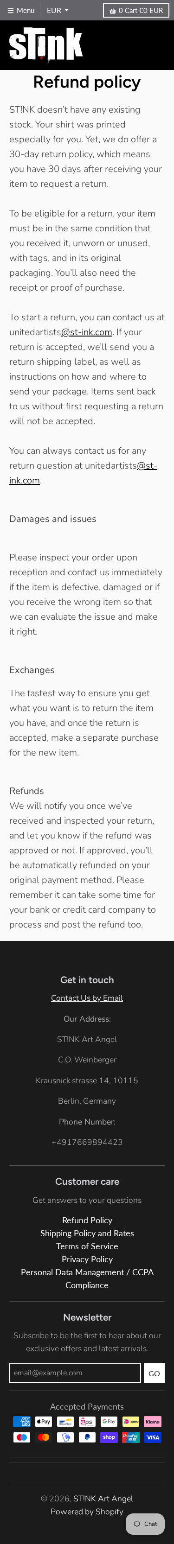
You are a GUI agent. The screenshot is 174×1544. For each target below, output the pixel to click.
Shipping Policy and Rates (87, 1233)
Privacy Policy (87, 1259)
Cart (141, 10)
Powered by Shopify (87, 1511)
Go (154, 1373)
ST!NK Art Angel (103, 1498)
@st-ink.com (86, 332)
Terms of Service (87, 1246)
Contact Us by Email (87, 998)
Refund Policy (87, 1220)
